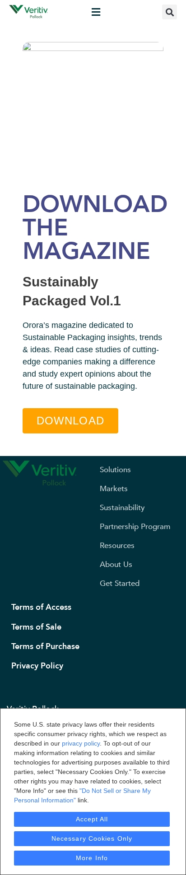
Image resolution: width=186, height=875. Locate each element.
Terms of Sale (36, 627)
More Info (92, 857)
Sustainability (122, 507)
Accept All (92, 819)
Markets (114, 489)
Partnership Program (135, 526)
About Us (116, 564)
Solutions (115, 470)
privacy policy (81, 743)
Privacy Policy (37, 666)
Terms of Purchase (45, 646)
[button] (95, 12)
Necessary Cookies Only (91, 838)
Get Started (120, 583)
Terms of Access (41, 607)
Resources (117, 545)
